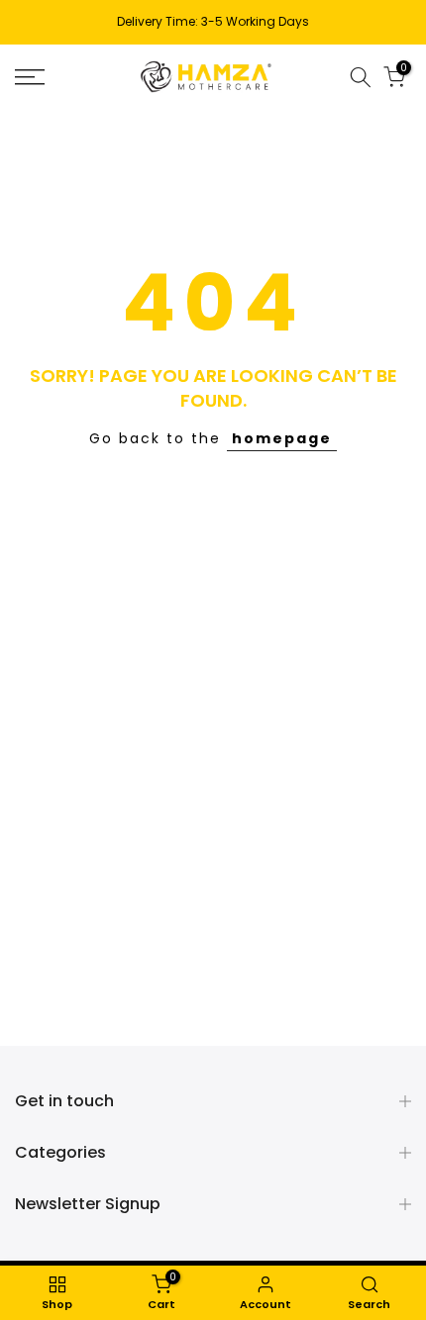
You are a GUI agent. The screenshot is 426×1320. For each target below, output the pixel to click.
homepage (282, 438)
